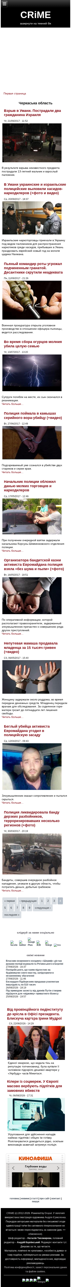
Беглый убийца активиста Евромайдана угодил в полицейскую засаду (27, 730)
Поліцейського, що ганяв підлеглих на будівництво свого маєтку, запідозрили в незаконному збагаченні (30, 972)
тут (64, 1242)
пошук (35, 1201)
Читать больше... (12, 403)
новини (25, 1198)
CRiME (35, 15)
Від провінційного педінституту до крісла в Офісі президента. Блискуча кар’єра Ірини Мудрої (35, 1014)
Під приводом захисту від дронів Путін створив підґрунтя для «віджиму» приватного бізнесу (33, 992)
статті (34, 1198)
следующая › (43, 907)
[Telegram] (49, 945)
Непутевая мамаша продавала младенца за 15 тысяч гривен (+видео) (31, 647)
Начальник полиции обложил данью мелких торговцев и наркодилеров (30, 486)
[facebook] (14, 945)
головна (14, 1198)
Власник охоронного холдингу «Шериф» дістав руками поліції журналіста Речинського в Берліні (34, 962)
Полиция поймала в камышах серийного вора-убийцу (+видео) (33, 415)
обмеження (34, 1234)
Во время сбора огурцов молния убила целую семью (33, 344)
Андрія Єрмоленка (55, 1217)
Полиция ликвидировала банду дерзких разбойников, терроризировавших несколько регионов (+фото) (32, 818)
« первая (9, 900)
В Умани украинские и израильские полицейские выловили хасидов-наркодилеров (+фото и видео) (35, 188)
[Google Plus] (31, 945)
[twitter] (23, 945)
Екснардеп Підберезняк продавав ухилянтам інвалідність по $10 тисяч (32, 983)
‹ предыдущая (28, 900)
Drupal (48, 1213)
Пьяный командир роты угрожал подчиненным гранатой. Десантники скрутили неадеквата (33, 268)
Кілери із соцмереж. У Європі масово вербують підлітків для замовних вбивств (34, 1086)
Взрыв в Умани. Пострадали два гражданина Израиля (32, 113)
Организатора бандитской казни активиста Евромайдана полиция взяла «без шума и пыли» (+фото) (34, 564)
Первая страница (15, 93)
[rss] (57, 945)
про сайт (45, 1198)
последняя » (11, 914)
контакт (55, 1198)
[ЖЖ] (40, 945)
